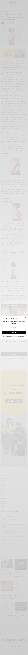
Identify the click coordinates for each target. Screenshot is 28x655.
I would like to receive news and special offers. (15, 336)
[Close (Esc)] (25, 318)
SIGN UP (14, 332)
